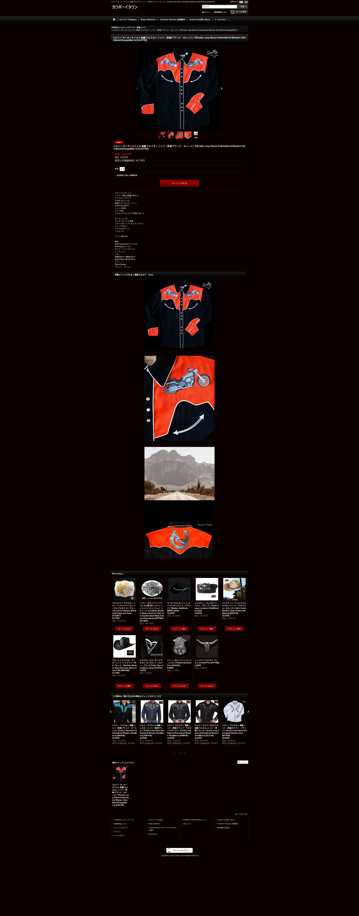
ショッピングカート (121, 827)
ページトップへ (243, 814)
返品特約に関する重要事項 (127, 175)
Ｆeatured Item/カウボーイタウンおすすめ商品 (162, 829)
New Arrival (153, 834)
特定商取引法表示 (224, 827)
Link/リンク (187, 824)
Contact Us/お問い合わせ (226, 820)
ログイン (207, 12)
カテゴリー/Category (156, 820)
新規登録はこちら (221, 12)
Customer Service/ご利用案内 (228, 824)
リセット (244, 762)
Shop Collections (154, 824)
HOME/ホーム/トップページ (124, 820)
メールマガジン (119, 835)
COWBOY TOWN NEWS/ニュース (195, 820)
